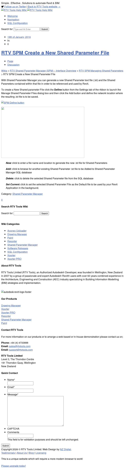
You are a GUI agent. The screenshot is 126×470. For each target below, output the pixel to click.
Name (11, 379)
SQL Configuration (17, 252)
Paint (10, 237)
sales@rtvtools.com (19, 346)
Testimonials (8, 453)
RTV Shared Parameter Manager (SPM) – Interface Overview (43, 70)
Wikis (4, 70)
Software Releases (17, 248)
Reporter (12, 241)
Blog (31, 453)
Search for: (7, 29)
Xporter (11, 255)
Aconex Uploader (16, 230)
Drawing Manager (17, 234)
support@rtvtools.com (21, 349)
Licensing (41, 453)
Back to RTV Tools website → (44, 6)
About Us (22, 453)
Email (11, 387)
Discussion (13, 64)
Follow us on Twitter (15, 6)
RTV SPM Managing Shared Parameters (101, 70)
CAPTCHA (13, 428)
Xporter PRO (14, 259)
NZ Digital (65, 449)
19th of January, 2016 (19, 37)
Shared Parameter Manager (27, 194)
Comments (13, 432)
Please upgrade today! (13, 466)
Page (10, 61)
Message (12, 394)
